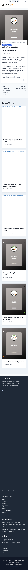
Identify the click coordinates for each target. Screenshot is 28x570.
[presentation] (14, 121)
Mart (17, 79)
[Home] (2, 42)
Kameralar (4, 512)
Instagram (5, 550)
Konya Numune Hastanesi (8, 79)
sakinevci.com (14, 566)
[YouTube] (18, 1)
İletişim (3, 515)
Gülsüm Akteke (10, 77)
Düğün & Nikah (5, 506)
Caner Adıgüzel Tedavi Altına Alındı (11, 522)
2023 (4, 77)
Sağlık (10, 44)
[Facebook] (15, 1)
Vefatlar (4, 503)
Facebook (5, 548)
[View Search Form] (25, 1)
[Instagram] (13, 1)
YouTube (4, 552)
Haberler (5, 44)
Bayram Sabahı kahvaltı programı (13, 362)
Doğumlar (4, 508)
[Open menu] (25, 5)
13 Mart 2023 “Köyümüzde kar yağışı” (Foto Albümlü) (6, 90)
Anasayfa (4, 499)
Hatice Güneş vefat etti (21, 88)
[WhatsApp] (10, 1)
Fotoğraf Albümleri (6, 510)
